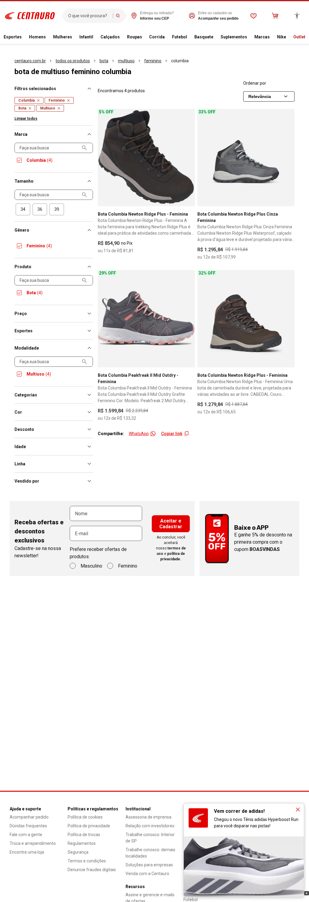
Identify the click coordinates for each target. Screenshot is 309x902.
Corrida (157, 36)
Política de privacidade (89, 825)
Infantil (86, 36)
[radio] (23, 209)
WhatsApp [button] (139, 433)
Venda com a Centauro (147, 873)
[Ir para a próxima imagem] (188, 157)
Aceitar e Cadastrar (170, 523)
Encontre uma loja (27, 852)
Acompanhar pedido (29, 817)
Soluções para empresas (149, 864)
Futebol (179, 36)
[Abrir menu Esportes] (24, 37)
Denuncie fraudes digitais (92, 869)
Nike (281, 36)
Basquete (203, 36)
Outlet (299, 36)
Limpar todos (25, 118)
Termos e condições (87, 860)
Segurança (78, 852)
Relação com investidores (150, 825)
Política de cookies (85, 817)
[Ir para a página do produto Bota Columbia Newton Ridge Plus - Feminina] (146, 157)
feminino (152, 60)
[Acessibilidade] (297, 15)
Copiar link (171, 433)
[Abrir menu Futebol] (189, 37)
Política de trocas (84, 834)
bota (104, 60)
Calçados (110, 36)
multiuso (126, 60)
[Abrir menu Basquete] (215, 37)
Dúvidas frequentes (28, 825)
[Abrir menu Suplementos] (249, 37)
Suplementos (234, 36)
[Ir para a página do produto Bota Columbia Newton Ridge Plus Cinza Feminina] (246, 157)
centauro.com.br (30, 60)
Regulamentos (82, 843)
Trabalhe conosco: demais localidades (150, 852)
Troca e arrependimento (33, 843)
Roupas (134, 36)
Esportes (13, 36)
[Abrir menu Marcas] (272, 37)
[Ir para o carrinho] (275, 15)
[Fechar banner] (297, 809)
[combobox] (89, 15)
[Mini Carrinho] (275, 15)
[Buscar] (118, 15)
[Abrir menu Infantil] (95, 37)
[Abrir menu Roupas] (144, 37)
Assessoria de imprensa (148, 817)
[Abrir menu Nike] (288, 37)
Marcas (262, 36)
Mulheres (62, 36)
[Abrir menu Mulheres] (74, 37)
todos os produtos (73, 60)
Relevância (259, 96)
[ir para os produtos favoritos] (253, 15)
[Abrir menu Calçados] (122, 37)
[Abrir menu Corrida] (167, 37)
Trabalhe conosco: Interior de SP (150, 837)
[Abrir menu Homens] (48, 37)
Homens (37, 36)
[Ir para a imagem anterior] (105, 157)
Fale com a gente (26, 834)
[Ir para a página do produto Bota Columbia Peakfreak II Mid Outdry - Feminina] (146, 318)
